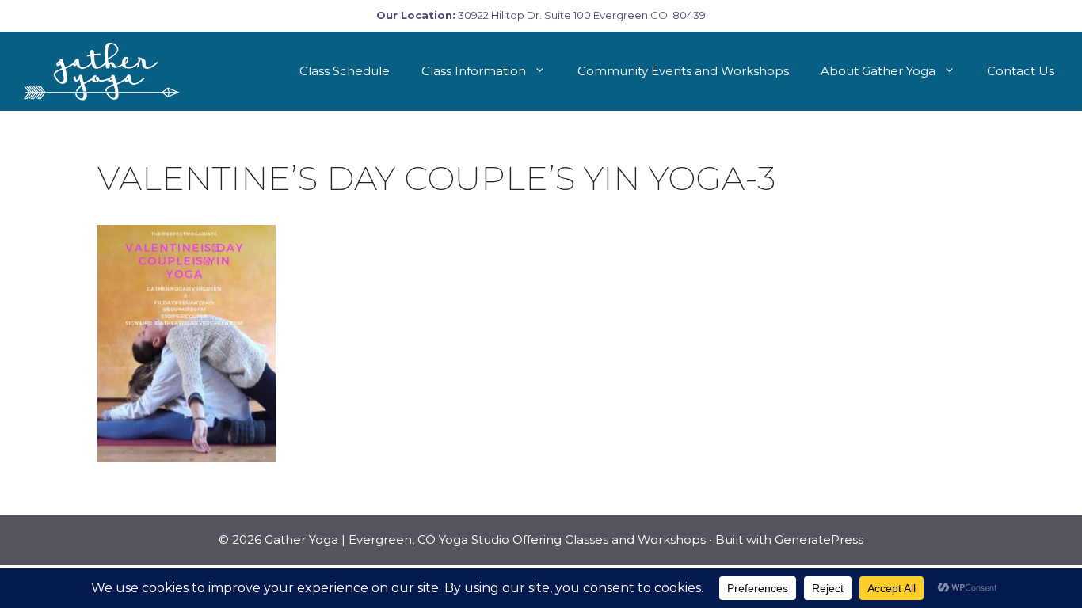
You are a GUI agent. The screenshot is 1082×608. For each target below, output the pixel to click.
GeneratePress (819, 539)
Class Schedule (344, 70)
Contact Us (1020, 70)
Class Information (473, 70)
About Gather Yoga (878, 70)
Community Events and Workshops (683, 70)
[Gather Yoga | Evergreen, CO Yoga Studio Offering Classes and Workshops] (104, 71)
